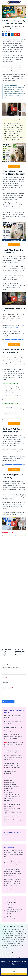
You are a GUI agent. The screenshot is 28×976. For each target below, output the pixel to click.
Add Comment (8, 688)
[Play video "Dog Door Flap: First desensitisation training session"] (14, 298)
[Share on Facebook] (3, 34)
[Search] (2, 2)
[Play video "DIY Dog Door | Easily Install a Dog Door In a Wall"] (14, 523)
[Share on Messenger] (6, 34)
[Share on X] (9, 34)
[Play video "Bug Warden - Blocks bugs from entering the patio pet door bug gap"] (14, 109)
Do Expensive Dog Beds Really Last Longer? (6, 652)
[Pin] (14, 339)
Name (5, 673)
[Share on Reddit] (15, 34)
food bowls (9, 207)
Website (5, 682)
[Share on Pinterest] (18, 34)
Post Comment (8, 702)
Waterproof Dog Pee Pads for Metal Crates (20, 652)
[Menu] (25, 2)
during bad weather (12, 328)
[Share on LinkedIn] (12, 34)
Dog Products (20, 26)
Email (5, 678)
